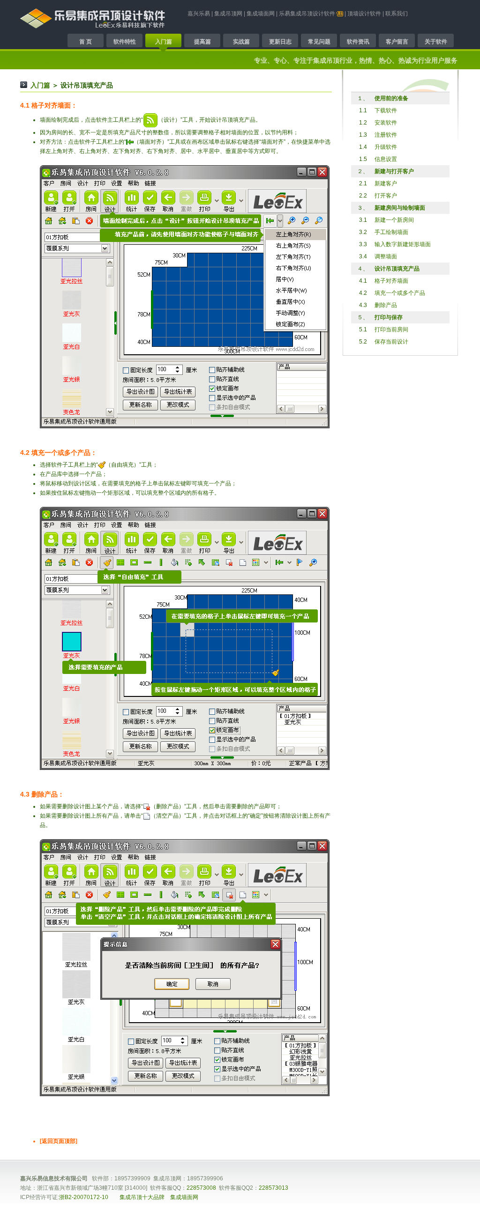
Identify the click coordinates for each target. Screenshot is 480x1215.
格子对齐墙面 (391, 281)
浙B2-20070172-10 (83, 1197)
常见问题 (319, 41)
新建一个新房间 (394, 220)
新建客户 (386, 183)
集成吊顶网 (228, 13)
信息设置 (386, 159)
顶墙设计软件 (364, 13)
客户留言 (397, 41)
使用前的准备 (391, 98)
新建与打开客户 (394, 171)
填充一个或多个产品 (400, 293)
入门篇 (163, 41)
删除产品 (386, 305)
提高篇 (202, 41)
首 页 (85, 41)
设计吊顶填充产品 (397, 268)
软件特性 (124, 41)
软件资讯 (358, 41)
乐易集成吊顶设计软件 (307, 13)
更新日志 (280, 41)
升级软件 (386, 147)
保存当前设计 (391, 341)
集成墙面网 (261, 13)
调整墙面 (386, 256)
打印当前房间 (391, 329)
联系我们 (396, 13)
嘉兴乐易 (199, 13)
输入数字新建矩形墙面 (403, 244)
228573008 (201, 1188)
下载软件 (386, 110)
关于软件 (436, 41)
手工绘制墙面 (391, 232)
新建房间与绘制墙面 (400, 208)
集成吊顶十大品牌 (142, 1197)
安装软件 (386, 122)
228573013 (273, 1188)
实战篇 (241, 41)
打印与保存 (389, 317)
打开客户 (386, 195)
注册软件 (386, 135)
